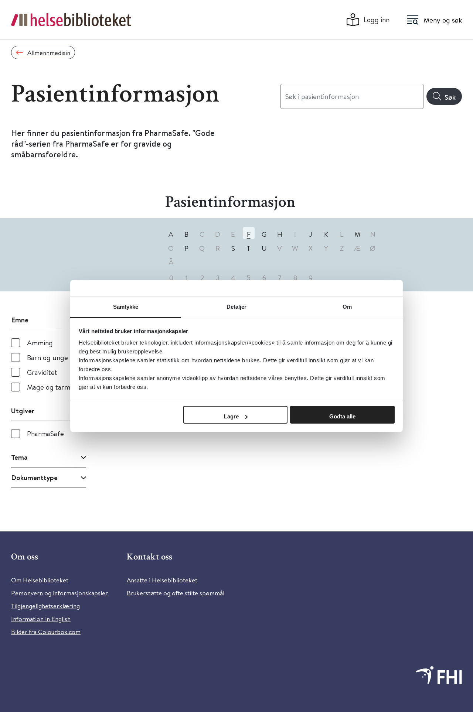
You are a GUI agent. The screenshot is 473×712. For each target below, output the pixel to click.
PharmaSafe (45, 433)
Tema (19, 457)
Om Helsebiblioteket (39, 580)
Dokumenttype (34, 477)
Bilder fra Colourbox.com (46, 631)
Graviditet (42, 372)
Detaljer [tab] (237, 307)
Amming (40, 342)
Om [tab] (347, 307)
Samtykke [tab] (126, 307)
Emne (19, 320)
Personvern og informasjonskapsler (59, 593)
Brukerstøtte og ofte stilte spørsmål (175, 593)
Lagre (231, 416)
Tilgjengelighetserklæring (45, 606)
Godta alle (342, 416)
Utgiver (22, 410)
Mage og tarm (48, 386)
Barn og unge (47, 357)
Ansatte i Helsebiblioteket (162, 580)
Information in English (41, 619)
